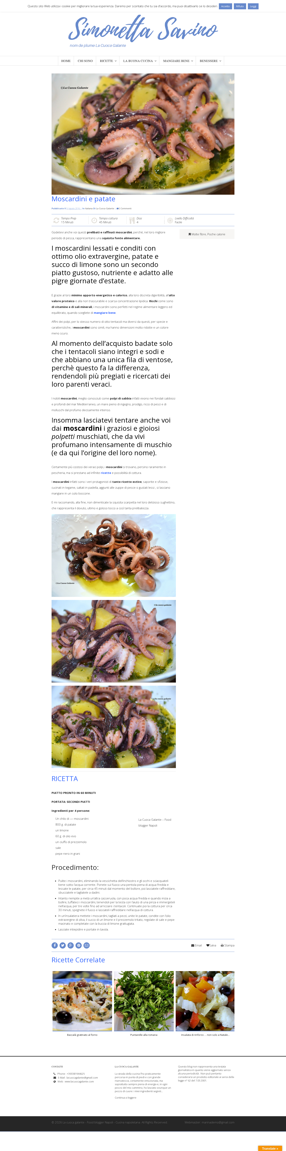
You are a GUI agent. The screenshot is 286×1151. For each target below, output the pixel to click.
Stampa (229, 945)
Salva (212, 945)
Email (198, 945)
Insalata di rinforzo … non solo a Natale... (205, 1035)
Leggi (253, 6)
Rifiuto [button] (240, 6)
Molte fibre (199, 234)
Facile (178, 222)
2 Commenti (125, 208)
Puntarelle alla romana (143, 1035)
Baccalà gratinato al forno (82, 1035)
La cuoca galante (105, 208)
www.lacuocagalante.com (79, 1081)
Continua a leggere (125, 1097)
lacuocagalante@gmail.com (82, 1077)
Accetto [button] (225, 6)
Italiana (89, 208)
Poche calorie (216, 234)
